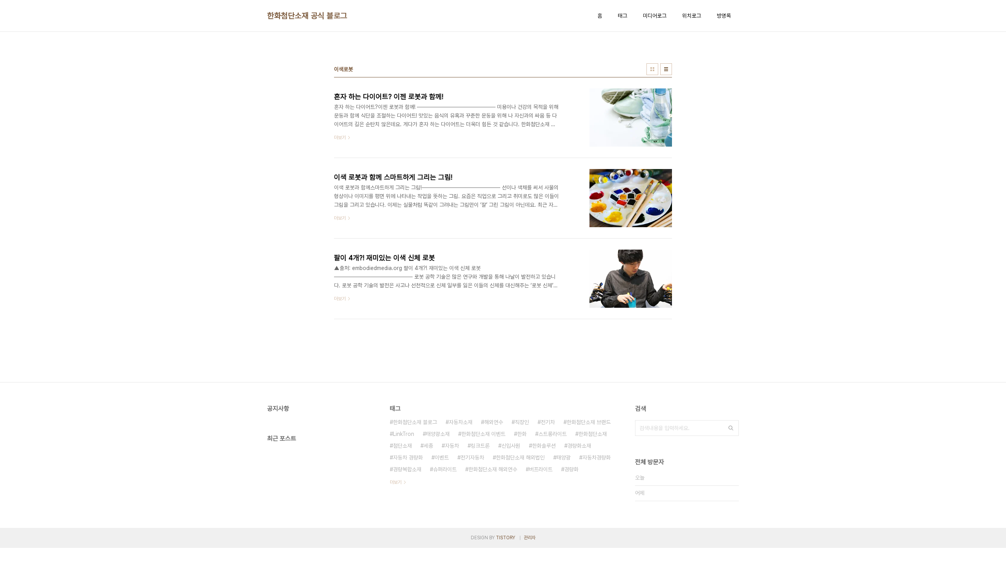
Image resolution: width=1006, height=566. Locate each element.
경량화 (571, 469)
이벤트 (442, 457)
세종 (428, 446)
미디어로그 (654, 16)
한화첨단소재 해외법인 (520, 457)
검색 (730, 428)
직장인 (522, 422)
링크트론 (480, 446)
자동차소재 (460, 422)
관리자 (530, 537)
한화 (522, 434)
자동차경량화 (596, 457)
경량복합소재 (407, 469)
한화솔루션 (544, 446)
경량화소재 (579, 446)
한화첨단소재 (592, 434)
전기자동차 (472, 457)
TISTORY (505, 537)
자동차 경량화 (408, 457)
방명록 (724, 16)
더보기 (396, 482)
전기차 (548, 422)
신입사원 (510, 446)
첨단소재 (402, 446)
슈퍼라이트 (445, 469)
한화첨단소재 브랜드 (589, 422)
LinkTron (403, 434)
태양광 (563, 457)
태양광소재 (438, 434)
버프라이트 (541, 469)
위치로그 (691, 16)
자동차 (452, 446)
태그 (622, 16)
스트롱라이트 (552, 434)
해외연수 (493, 422)
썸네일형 (652, 69)
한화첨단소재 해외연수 (492, 469)
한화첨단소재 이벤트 (483, 434)
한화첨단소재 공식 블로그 (307, 15)
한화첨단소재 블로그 (415, 422)
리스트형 (666, 69)
